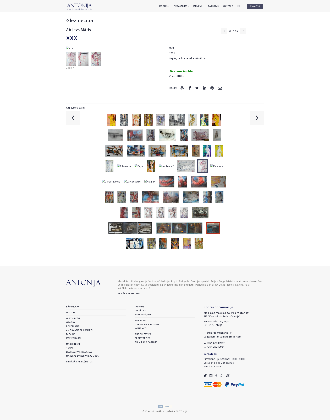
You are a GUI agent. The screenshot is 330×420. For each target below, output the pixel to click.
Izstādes (140, 310)
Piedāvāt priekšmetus (79, 361)
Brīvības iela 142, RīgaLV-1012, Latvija (216, 323)
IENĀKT (254, 6)
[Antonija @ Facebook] (216, 375)
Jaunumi (198, 6)
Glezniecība (79, 20)
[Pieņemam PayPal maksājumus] (234, 384)
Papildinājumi (143, 314)
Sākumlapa (73, 306)
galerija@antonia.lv (219, 332)
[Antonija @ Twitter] (205, 375)
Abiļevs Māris (78, 29)
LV (239, 6)
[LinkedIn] (204, 88)
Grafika (71, 322)
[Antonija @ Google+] (221, 375)
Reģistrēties (142, 338)
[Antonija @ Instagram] (211, 375)
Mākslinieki (73, 343)
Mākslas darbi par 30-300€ (82, 355)
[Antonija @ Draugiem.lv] (228, 375)
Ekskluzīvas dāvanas (79, 351)
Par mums (213, 6)
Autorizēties (143, 334)
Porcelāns (72, 326)
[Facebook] (190, 88)
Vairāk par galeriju (129, 293)
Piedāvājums (181, 6)
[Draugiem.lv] (182, 88)
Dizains (70, 334)
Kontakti (228, 6)
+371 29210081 (215, 346)
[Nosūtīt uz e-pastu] (220, 88)
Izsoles (163, 6)
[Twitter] (197, 88)
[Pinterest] (212, 88)
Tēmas (70, 347)
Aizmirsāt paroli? (146, 342)
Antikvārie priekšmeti (79, 330)
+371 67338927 (215, 343)
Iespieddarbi (73, 338)
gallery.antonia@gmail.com (224, 336)
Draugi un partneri (147, 324)
